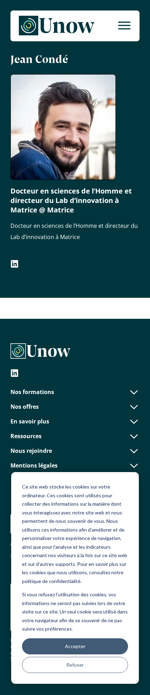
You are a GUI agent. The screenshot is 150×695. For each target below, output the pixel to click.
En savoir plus (29, 421)
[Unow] (57, 26)
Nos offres (24, 406)
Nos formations (32, 392)
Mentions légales (34, 465)
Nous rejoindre (31, 451)
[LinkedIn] (14, 374)
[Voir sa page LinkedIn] (14, 265)
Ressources (26, 436)
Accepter (75, 646)
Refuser (75, 665)
